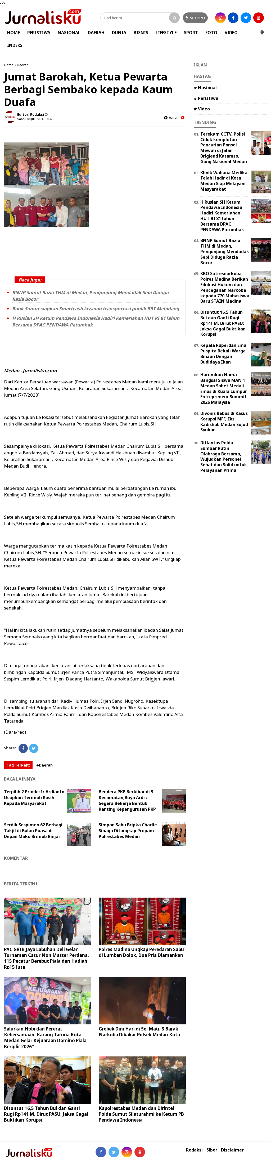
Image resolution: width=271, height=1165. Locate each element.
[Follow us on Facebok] (101, 1152)
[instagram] (220, 17)
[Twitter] (33, 748)
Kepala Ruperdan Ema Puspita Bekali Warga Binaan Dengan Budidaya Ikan (223, 353)
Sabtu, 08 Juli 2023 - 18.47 (34, 119)
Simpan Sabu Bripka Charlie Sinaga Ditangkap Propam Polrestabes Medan (128, 830)
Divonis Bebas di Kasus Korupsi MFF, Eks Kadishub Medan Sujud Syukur (224, 421)
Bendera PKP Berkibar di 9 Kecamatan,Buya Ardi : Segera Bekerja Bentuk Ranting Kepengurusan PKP (127, 800)
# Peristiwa (206, 98)
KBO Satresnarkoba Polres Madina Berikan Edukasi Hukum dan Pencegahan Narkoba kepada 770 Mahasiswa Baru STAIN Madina (224, 287)
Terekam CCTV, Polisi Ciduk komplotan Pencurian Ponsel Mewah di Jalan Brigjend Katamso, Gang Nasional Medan (223, 147)
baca (172, 117)
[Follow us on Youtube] (139, 1152)
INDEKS (14, 45)
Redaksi (194, 1150)
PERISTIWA (38, 32)
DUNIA (119, 32)
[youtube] (258, 17)
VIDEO (231, 32)
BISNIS (141, 32)
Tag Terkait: (18, 765)
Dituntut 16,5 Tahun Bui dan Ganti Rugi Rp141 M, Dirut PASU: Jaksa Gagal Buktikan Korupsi (46, 1114)
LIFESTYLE (166, 32)
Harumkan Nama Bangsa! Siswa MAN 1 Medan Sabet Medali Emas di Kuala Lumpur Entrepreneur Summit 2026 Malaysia (223, 388)
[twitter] (246, 17)
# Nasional (205, 88)
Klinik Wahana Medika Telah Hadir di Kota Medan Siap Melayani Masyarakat (223, 181)
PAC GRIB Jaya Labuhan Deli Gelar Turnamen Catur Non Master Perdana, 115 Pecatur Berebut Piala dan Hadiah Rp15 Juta (46, 958)
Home (8, 64)
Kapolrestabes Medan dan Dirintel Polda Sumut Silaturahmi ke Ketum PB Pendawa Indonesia (141, 1114)
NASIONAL (69, 32)
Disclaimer (232, 1150)
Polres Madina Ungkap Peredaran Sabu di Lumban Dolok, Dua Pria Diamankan (141, 952)
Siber (211, 1150)
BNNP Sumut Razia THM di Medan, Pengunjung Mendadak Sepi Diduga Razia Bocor (224, 251)
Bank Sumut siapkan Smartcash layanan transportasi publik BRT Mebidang (95, 309)
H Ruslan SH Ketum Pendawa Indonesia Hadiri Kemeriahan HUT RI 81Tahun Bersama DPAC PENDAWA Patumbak (222, 215)
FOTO (211, 32)
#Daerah (44, 765)
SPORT (191, 32)
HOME (13, 32)
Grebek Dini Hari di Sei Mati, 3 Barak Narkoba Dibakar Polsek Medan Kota (139, 1032)
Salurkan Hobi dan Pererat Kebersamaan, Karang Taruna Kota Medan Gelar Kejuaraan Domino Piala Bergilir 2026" (45, 1037)
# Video (202, 109)
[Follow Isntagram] (126, 1152)
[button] (261, 30)
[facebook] (233, 17)
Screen (196, 17)
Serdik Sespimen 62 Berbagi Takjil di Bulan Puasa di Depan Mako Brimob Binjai (33, 830)
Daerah (23, 64)
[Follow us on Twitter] (114, 1152)
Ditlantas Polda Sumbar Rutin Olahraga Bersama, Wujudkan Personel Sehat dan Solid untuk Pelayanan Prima (223, 456)
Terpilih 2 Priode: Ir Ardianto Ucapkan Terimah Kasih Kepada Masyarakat (34, 797)
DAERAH (96, 32)
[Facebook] (23, 748)
